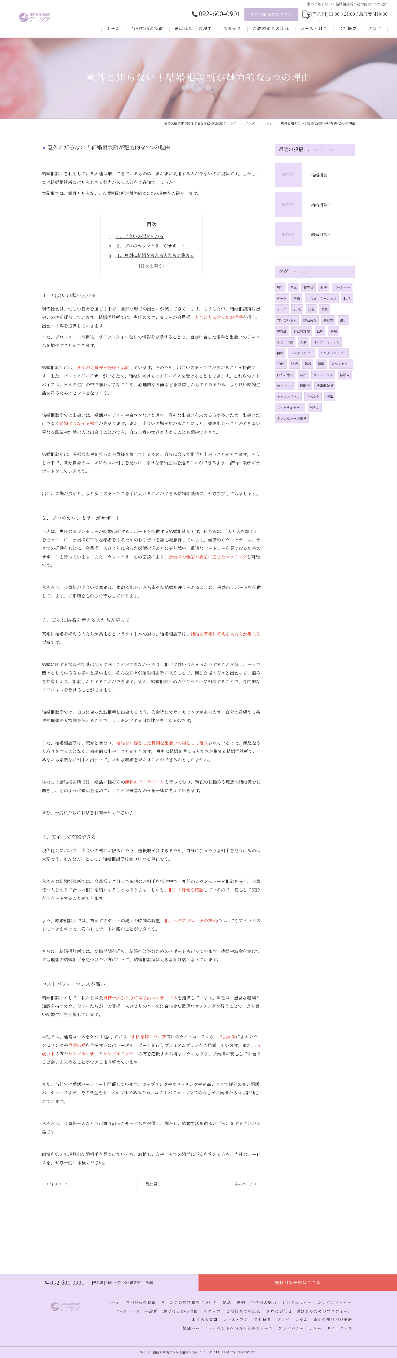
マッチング (285, 385)
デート (282, 298)
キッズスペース (288, 396)
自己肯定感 (302, 331)
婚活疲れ (310, 320)
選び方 (328, 320)
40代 (347, 298)
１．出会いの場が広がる (140, 236)
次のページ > (245, 1184)
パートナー (342, 287)
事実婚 (309, 287)
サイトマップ (339, 1328)
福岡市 (305, 385)
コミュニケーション (322, 298)
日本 (293, 287)
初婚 (330, 396)
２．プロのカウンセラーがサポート (151, 246)
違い (343, 320)
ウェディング (323, 374)
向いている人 (287, 320)
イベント (313, 396)
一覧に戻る (151, 1184)
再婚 (280, 353)
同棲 (323, 287)
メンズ (282, 309)
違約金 (282, 331)
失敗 (324, 309)
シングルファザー (333, 353)
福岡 (321, 363)
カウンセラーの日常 (292, 418)
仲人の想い (285, 374)
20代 (297, 309)
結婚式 (345, 374)
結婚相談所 (325, 385)
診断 (307, 363)
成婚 (333, 331)
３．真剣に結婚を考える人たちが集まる (155, 255)
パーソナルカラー (290, 407)
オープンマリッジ (327, 342)
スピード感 (285, 342)
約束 (297, 298)
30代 (280, 363)
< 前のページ (57, 1184)
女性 (311, 309)
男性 (280, 287)
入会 (303, 342)
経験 (320, 331)
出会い (315, 407)
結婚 (303, 374)
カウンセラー (341, 363)
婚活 (294, 363)
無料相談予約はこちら (271, 14)
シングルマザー (301, 353)
